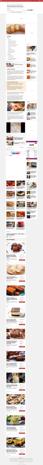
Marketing (30, 461)
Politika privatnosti (26, 461)
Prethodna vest (10, 147)
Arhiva (31, 461)
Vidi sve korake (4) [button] (22, 368)
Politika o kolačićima (22, 461)
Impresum (12, 461)
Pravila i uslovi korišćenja (15, 461)
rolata (13, 70)
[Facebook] (20, 463)
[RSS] (23, 463)
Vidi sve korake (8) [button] (22, 324)
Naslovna (8, 4)
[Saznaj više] (36, 101)
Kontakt (19, 461)
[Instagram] (21, 463)
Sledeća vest (21, 147)
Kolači (12, 4)
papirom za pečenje (13, 71)
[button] (24, 10)
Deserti (10, 4)
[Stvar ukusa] (3, 0)
